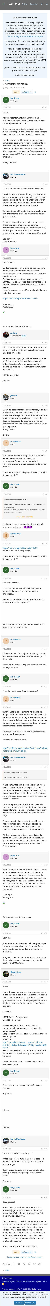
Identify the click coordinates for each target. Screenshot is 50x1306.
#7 (46, 451)
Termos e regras (8, 1281)
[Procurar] (46, 4)
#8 (46, 494)
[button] (4, 4)
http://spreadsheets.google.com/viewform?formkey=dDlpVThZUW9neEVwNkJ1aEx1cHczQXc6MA (25, 1045)
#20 (45, 1197)
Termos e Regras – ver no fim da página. (25, 36)
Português (8, 1278)
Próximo (25, 92)
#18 (45, 1080)
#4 (46, 258)
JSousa (13, 395)
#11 (45, 649)
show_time (15, 972)
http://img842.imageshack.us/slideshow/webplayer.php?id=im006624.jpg (25, 749)
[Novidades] (41, 4)
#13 (45, 707)
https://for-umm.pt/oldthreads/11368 (20, 548)
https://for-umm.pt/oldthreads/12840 (20, 298)
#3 (46, 184)
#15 (45, 865)
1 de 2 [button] (16, 92)
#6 (46, 405)
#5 (46, 343)
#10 (45, 578)
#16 (45, 933)
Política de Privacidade (25, 1281)
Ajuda (38, 1281)
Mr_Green (8, 87)
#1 (46, 108)
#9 (46, 543)
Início (45, 1281)
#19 (45, 1149)
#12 (45, 686)
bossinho (14, 248)
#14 (45, 767)
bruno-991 (15, 441)
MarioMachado (17, 174)
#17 (45, 982)
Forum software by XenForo (21, 1289)
